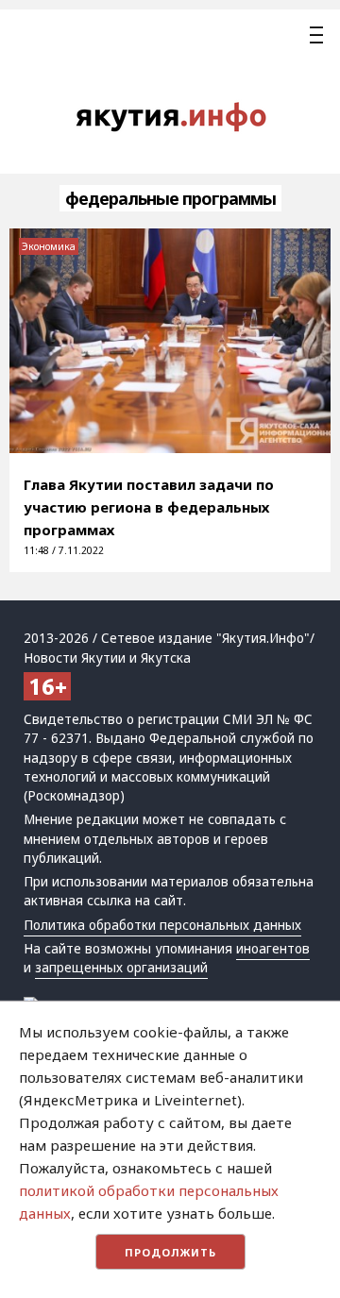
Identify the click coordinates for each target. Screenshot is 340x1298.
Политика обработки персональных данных (162, 925)
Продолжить (170, 1252)
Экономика (49, 246)
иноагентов (273, 948)
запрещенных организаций (121, 967)
